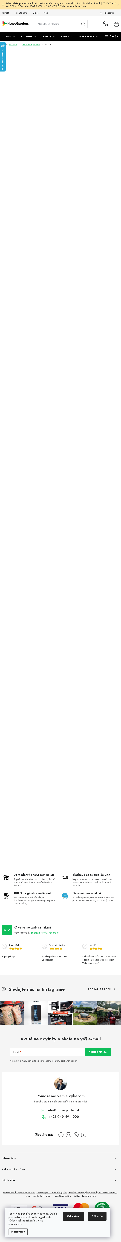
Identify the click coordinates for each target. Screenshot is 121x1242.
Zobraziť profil (100, 989)
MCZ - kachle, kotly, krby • (38, 1195)
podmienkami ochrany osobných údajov (58, 1060)
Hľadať (83, 24)
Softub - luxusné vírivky (85, 1195)
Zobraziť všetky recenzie (45, 932)
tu (21, 1224)
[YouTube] (83, 1134)
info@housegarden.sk (63, 1110)
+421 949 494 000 (106, 24)
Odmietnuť (73, 1216)
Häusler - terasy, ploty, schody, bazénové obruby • (93, 1192)
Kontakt (5, 12)
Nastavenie (18, 1231)
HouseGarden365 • (62, 1195)
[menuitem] (10, 36)
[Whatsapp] (76, 1134)
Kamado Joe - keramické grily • (52, 1192)
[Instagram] (68, 1134)
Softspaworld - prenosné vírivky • (19, 1192)
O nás (36, 12)
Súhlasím (97, 1216)
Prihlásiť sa (98, 1052)
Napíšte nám (21, 12)
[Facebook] (60, 1134)
